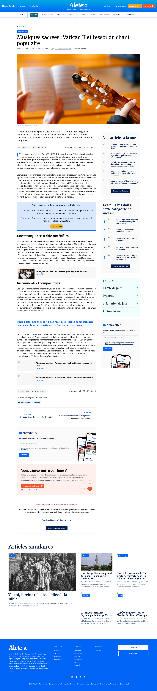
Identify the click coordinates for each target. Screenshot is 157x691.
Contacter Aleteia (97, 684)
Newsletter (78, 650)
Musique (37, 402)
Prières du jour (112, 311)
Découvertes (104, 15)
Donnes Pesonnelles (111, 684)
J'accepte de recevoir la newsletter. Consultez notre (46, 449)
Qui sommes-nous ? (55, 684)
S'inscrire (24, 455)
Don (75, 662)
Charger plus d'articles (120, 191)
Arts (120, 595)
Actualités (82, 15)
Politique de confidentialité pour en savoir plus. (119, 344)
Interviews (60, 15)
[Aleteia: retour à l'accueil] (78, 5)
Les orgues (22, 289)
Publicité (77, 665)
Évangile (108, 295)
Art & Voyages (21, 26)
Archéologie (123, 556)
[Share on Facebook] (80, 147)
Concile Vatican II (24, 402)
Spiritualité (116, 15)
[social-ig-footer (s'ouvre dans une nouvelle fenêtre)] (85, 677)
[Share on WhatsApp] (95, 147)
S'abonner (133, 648)
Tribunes (71, 15)
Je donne (148, 6)
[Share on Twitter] (88, 147)
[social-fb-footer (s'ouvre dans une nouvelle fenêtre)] (76, 677)
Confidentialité (125, 684)
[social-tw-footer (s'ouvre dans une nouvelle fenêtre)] (80, 677)
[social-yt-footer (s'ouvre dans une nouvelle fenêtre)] (72, 677)
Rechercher (35, 6)
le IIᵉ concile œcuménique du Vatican (72, 154)
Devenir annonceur (83, 684)
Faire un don (56, 226)
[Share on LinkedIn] (84, 147)
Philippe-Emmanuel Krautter (61, 49)
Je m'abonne (133, 6)
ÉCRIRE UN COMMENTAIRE (57, 528)
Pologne (85, 556)
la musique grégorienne (29, 241)
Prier (32, 15)
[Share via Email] (91, 147)
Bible (12, 556)
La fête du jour (112, 288)
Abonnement (78, 659)
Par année (98, 650)
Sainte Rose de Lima (85, 9)
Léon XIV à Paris (130, 15)
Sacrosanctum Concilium (37, 180)
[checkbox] (19, 448)
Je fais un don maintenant (31, 486)
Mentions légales (69, 684)
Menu (23, 15)
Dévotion (86, 595)
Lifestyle (93, 15)
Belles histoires (47, 15)
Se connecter (122, 6)
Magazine (77, 656)
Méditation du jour (115, 303)
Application (78, 653)
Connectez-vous (65, 520)
